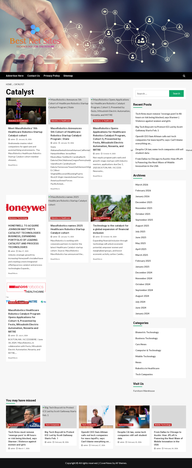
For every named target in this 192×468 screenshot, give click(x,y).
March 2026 (141, 184)
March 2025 (141, 255)
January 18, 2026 (67, 143)
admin (13, 139)
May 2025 (140, 243)
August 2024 (142, 296)
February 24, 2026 (171, 449)
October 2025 (142, 214)
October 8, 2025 (109, 154)
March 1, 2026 (23, 449)
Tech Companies (144, 374)
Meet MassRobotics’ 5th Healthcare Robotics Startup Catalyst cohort (25, 132)
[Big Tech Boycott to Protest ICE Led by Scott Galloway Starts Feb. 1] (59, 417)
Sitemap (68, 75)
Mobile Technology (102, 218)
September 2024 (144, 290)
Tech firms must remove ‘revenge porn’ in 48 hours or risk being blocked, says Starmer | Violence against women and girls (158, 117)
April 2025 (140, 249)
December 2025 (143, 202)
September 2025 (144, 219)
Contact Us (33, 75)
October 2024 (142, 284)
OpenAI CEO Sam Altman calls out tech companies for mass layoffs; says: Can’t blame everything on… (159, 140)
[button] (184, 76)
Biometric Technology (147, 332)
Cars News (140, 344)
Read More (12, 165)
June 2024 (140, 307)
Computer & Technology (148, 350)
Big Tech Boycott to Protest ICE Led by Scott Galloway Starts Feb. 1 (159, 128)
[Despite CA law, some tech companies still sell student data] (132, 417)
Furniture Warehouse (144, 390)
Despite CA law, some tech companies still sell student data (159, 151)
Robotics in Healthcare (18, 121)
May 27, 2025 (23, 251)
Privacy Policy (52, 75)
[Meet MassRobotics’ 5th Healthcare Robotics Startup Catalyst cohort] (26, 111)
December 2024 (143, 272)
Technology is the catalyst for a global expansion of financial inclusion (111, 229)
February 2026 (143, 190)
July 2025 (140, 231)
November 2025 (143, 208)
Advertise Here (15, 75)
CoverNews (106, 463)
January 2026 (142, 196)
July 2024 (140, 301)
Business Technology (18, 218)
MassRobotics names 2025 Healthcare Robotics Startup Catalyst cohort (68, 229)
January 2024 (142, 313)
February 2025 (143, 260)
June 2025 (140, 237)
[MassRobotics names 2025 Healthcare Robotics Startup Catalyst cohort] (68, 208)
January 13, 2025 (67, 237)
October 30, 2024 (109, 237)
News (138, 362)
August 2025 (142, 225)
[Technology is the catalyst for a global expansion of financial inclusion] (111, 208)
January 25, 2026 (25, 139)
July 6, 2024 (23, 336)
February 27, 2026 (98, 445)
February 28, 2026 (62, 442)
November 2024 (143, 278)
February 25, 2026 (134, 442)
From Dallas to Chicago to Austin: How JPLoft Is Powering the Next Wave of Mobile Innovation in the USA (159, 162)
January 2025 (142, 266)
